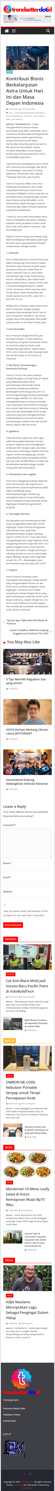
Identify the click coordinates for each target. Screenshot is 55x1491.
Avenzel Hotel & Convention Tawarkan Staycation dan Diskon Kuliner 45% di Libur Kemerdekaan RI (35, 1239)
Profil (9, 1296)
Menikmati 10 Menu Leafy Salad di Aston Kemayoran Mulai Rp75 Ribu (27, 1196)
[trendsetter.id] (6, 30)
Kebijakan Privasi (11, 1414)
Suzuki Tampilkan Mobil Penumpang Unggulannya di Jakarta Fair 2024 (29, 632)
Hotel (9, 1183)
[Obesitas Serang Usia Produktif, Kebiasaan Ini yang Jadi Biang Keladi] (12, 1132)
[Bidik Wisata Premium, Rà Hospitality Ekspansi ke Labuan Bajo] (12, 1025)
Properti (10, 974)
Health (10, 1076)
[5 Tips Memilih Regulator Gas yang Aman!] (27, 650)
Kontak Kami (9, 1420)
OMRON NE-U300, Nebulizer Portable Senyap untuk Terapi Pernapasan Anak (23, 1090)
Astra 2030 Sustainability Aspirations (30, 113)
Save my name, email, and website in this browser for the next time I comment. (25, 913)
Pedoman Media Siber (14, 1408)
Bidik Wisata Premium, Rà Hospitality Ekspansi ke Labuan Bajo (36, 1023)
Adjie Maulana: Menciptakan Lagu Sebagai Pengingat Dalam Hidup (27, 1309)
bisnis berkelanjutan (14, 116)
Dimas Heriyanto (28, 109)
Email (7, 877)
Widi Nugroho (27, 1210)
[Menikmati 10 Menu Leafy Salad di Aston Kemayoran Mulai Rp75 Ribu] (27, 1165)
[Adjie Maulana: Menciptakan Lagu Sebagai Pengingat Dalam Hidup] (27, 1278)
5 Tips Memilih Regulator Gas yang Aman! (26, 681)
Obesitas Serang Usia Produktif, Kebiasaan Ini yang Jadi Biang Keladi (36, 1129)
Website (7, 891)
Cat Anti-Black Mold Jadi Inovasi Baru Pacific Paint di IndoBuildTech (27, 986)
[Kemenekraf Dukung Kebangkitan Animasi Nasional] (27, 751)
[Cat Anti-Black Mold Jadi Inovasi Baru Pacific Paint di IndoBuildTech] (27, 957)
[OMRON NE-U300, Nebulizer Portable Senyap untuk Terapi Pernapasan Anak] (27, 1058)
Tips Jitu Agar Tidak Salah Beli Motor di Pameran (27, 622)
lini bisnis (28, 116)
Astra (11, 113)
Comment (9, 825)
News (9, 72)
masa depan (39, 116)
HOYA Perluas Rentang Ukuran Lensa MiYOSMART (27, 731)
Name (7, 863)
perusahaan (17, 119)
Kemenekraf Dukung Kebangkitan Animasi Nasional (27, 782)
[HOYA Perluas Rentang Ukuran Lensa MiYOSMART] (27, 700)
